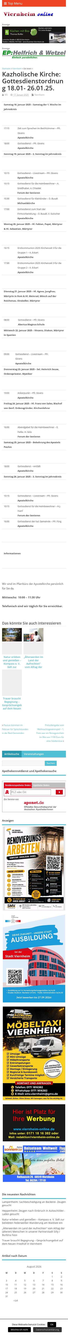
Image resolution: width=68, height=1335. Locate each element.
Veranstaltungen (34, 754)
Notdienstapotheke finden (18, 785)
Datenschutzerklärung (47, 1329)
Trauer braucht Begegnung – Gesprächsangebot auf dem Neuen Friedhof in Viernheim (13, 707)
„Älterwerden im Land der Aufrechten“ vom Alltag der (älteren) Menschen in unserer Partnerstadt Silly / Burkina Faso (33, 1232)
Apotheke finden (41, 785)
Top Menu (15, 3)
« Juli (16, 1300)
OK (51, 1324)
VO (6, 94)
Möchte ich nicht (19, 1329)
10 (6, 1284)
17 (6, 1288)
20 (34, 1288)
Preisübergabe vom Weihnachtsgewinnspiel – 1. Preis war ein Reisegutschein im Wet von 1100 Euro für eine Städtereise (50, 733)
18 (15, 1288)
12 (25, 1284)
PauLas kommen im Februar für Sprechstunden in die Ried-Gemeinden (15, 729)
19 (25, 1288)
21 (43, 1288)
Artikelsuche (11, 754)
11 (15, 1284)
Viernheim (39, 94)
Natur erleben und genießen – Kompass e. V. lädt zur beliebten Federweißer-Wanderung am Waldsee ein (33, 1221)
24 (6, 1292)
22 (52, 1288)
